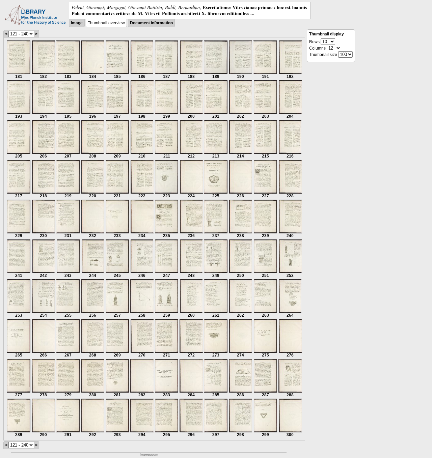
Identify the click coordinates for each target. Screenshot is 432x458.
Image (77, 23)
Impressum (149, 454)
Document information (151, 23)
